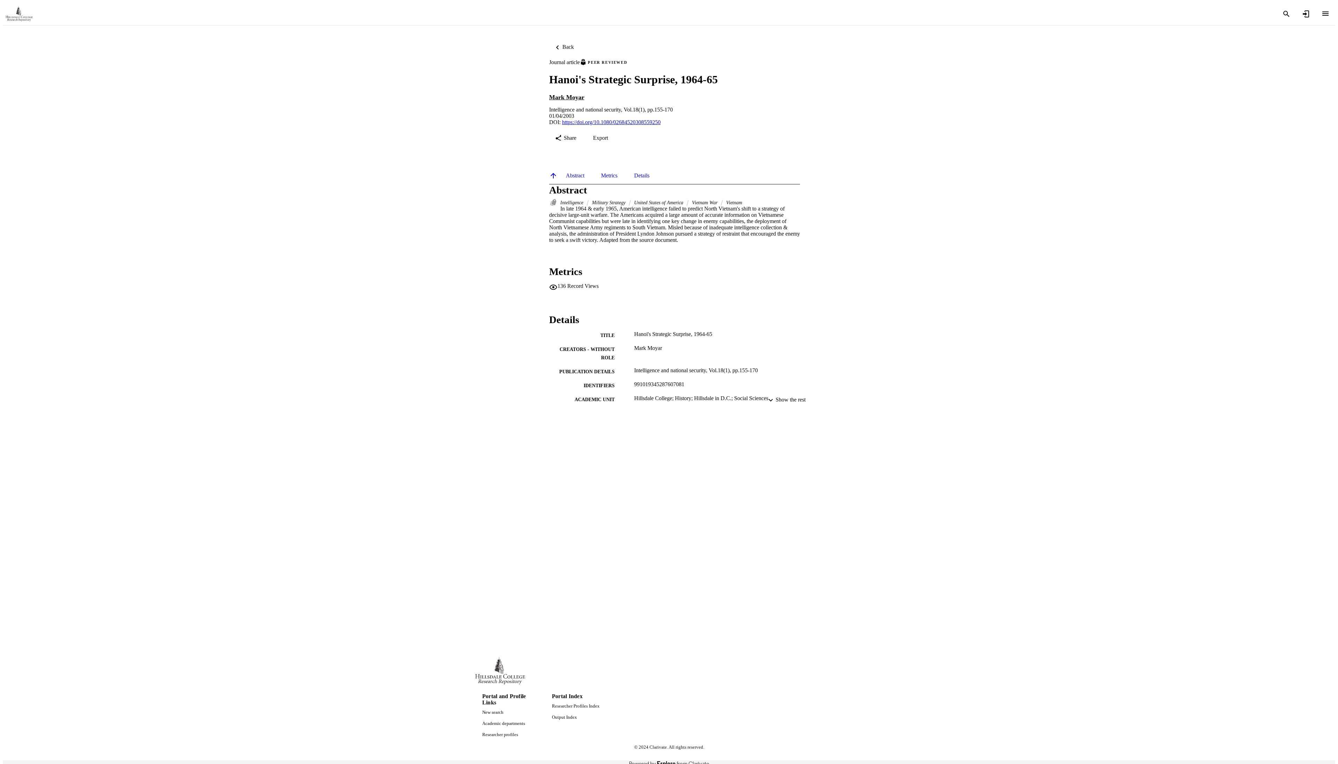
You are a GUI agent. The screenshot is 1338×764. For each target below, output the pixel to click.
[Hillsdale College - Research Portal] (19, 14)
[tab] (575, 175)
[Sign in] (1306, 14)
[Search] (1286, 14)
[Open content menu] (1325, 14)
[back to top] (553, 175)
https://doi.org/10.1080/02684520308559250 (611, 122)
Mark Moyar (566, 97)
